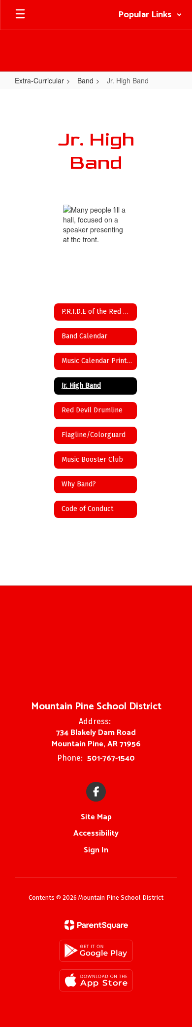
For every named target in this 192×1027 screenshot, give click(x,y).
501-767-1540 (111, 758)
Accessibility (96, 833)
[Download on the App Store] (96, 980)
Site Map (96, 817)
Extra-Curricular (39, 80)
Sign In (96, 850)
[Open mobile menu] (20, 15)
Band (85, 80)
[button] (150, 15)
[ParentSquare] (96, 924)
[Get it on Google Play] (96, 951)
